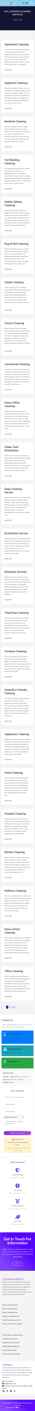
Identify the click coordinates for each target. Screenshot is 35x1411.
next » (13, 1007)
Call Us (17, 1264)
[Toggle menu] (26, 3)
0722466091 (32, 3)
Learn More (8, 70)
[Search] (23, 3)
